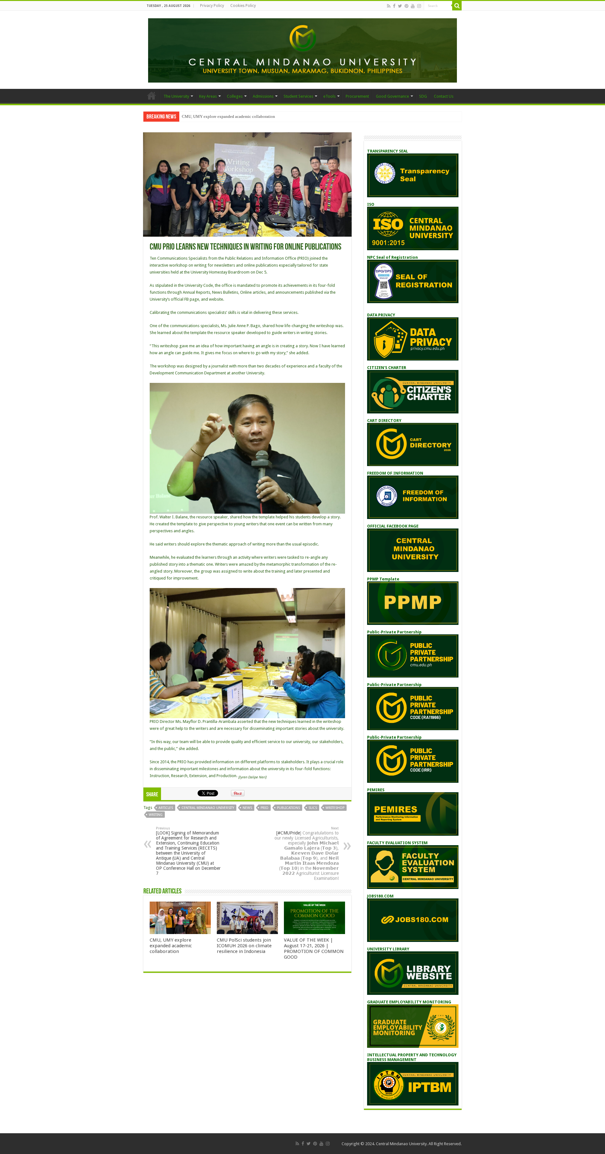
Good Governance (392, 96)
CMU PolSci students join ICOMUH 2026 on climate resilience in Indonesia (244, 945)
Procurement (357, 96)
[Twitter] (400, 6)
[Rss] (388, 6)
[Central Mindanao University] (302, 49)
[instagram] (419, 6)
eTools (329, 96)
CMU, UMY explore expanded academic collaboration (228, 116)
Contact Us (443, 96)
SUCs (312, 808)
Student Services (298, 96)
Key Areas (208, 96)
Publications (288, 808)
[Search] (457, 5)
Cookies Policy (243, 5)
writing (156, 815)
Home (151, 95)
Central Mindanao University (208, 808)
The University (176, 96)
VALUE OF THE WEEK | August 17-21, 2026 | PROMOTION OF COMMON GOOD (314, 948)
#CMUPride (289, 832)
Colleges (235, 96)
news (247, 808)
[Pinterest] (406, 6)
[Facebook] (394, 6)
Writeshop (335, 808)
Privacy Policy (212, 5)
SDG (423, 96)
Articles (165, 808)
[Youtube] (412, 6)
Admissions (263, 96)
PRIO (264, 808)
